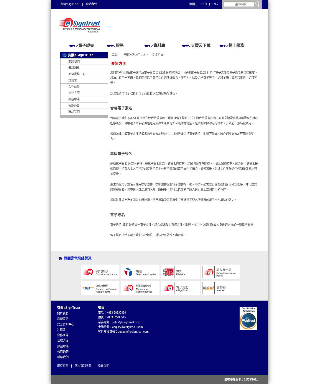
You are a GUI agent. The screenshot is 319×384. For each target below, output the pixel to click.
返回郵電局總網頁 (78, 258)
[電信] (140, 270)
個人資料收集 (83, 365)
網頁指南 (62, 365)
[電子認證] (180, 286)
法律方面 (74, 92)
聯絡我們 (91, 4)
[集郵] (180, 270)
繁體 (192, 4)
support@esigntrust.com (133, 331)
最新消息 (74, 67)
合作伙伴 (74, 86)
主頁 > (116, 54)
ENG (215, 4)
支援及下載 (200, 45)
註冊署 (72, 80)
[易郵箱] (220, 286)
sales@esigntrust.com (126, 322)
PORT (203, 4)
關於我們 (74, 61)
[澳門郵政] (100, 270)
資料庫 (159, 45)
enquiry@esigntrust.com (127, 327)
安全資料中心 (76, 74)
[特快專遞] (100, 286)
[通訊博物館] (140, 286)
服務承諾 (74, 99)
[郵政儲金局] (220, 270)
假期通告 (74, 105)
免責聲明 (103, 365)
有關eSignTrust (69, 4)
